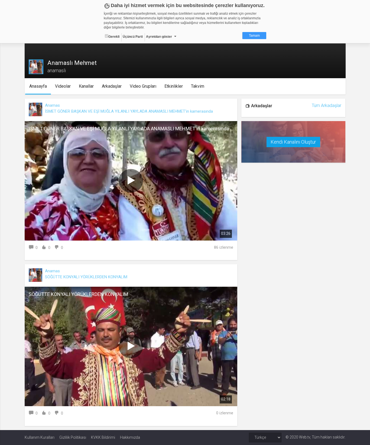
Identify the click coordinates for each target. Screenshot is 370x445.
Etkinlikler (173, 86)
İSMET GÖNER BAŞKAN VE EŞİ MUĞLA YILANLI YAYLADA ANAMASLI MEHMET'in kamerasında (129, 111)
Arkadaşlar (112, 86)
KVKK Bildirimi (103, 437)
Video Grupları (143, 86)
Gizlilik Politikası (72, 437)
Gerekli (113, 37)
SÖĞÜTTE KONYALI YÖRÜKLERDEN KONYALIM (86, 276)
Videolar (63, 86)
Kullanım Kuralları (39, 437)
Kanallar (86, 86)
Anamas (52, 105)
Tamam (254, 35)
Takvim (197, 86)
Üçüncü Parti (133, 37)
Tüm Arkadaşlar (326, 105)
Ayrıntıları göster (159, 37)
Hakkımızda (130, 437)
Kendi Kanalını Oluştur (293, 142)
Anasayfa (38, 86)
